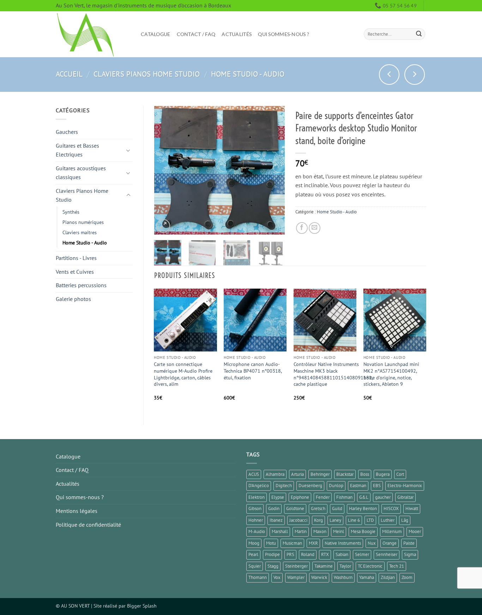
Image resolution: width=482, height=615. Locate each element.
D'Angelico (258, 486)
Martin (301, 531)
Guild (337, 508)
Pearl (253, 554)
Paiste (409, 543)
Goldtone (295, 508)
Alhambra (275, 474)
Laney (335, 520)
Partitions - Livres (76, 257)
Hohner (255, 520)
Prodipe (272, 554)
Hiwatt (411, 508)
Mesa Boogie (363, 531)
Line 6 (354, 520)
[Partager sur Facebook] (302, 228)
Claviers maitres (79, 232)
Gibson (254, 508)
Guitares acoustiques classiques (81, 173)
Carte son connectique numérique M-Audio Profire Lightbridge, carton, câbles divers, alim (183, 374)
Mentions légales (76, 510)
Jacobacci (298, 520)
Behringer (320, 474)
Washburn (343, 577)
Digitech (284, 486)
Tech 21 (396, 566)
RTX (325, 554)
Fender (323, 497)
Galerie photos (73, 298)
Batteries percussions (81, 285)
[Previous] (165, 170)
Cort (400, 474)
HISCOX (391, 508)
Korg (318, 520)
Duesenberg (310, 486)
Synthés (70, 211)
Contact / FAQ (196, 34)
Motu (271, 543)
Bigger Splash (142, 605)
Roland (307, 554)
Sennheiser (386, 554)
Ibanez (276, 520)
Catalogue (155, 34)
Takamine (323, 566)
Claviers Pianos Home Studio (147, 74)
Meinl (338, 531)
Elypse (277, 497)
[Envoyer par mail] (314, 228)
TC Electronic (370, 566)
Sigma (410, 554)
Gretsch (318, 508)
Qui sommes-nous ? (283, 34)
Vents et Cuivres (75, 271)
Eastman (358, 486)
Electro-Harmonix (404, 486)
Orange (389, 543)
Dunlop (336, 486)
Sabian (342, 554)
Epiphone (300, 497)
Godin (273, 508)
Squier (254, 566)
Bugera (383, 474)
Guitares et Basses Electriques (77, 150)
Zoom (407, 577)
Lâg (404, 520)
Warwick (319, 577)
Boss (364, 474)
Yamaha (366, 577)
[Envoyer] (419, 34)
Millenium (392, 531)
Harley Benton (363, 508)
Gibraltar (405, 497)
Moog (253, 543)
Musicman (292, 543)
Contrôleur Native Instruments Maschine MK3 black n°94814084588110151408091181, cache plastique (333, 374)
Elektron (256, 497)
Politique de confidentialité (88, 524)
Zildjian (388, 577)
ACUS (253, 474)
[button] (163, 226)
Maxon (319, 531)
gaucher (383, 497)
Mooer (415, 531)
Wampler (296, 577)
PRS (290, 554)
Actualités (237, 34)
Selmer (362, 554)
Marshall (280, 531)
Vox (277, 577)
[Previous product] (414, 74)
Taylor (345, 566)
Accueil (69, 74)
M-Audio (256, 531)
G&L (363, 497)
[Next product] (389, 74)
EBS (377, 486)
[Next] (273, 170)
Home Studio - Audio (247, 74)
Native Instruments (343, 543)
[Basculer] (128, 150)
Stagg (272, 566)
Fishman (344, 497)
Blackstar (345, 474)
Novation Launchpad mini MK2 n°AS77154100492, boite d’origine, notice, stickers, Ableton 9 (391, 374)
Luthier (387, 520)
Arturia (297, 474)
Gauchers (67, 131)
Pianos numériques (83, 222)
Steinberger (296, 566)
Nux (372, 543)
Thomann (257, 577)
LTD (370, 520)
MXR (313, 543)
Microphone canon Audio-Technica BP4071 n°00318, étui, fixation (253, 370)
